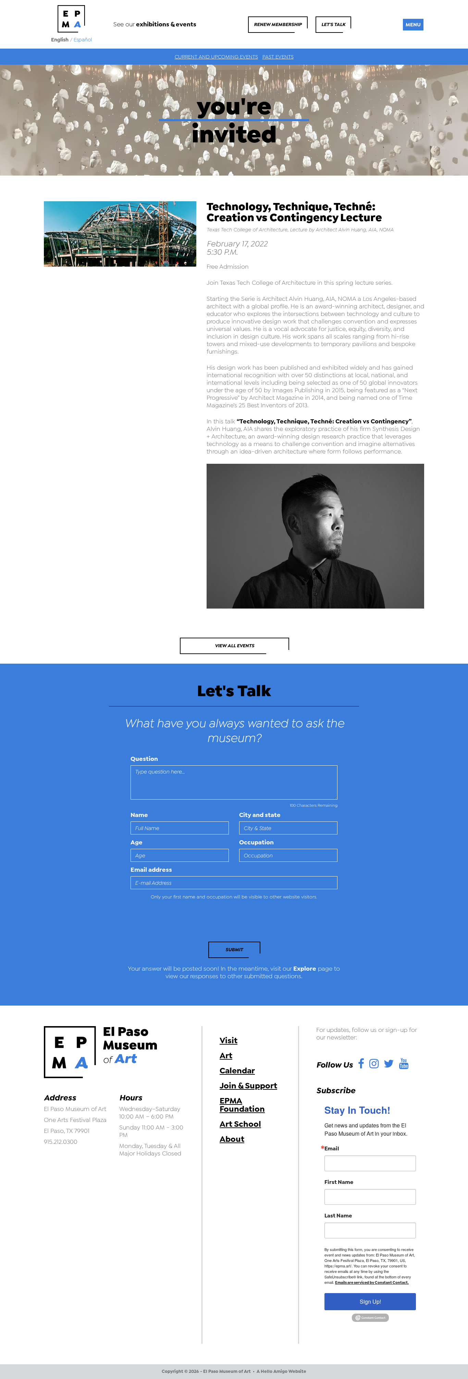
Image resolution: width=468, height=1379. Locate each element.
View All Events (234, 646)
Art (226, 1055)
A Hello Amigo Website (281, 1371)
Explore (304, 968)
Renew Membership (278, 24)
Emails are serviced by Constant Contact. (372, 1282)
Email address (151, 869)
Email (331, 1148)
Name (139, 815)
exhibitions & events (166, 24)
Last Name (338, 1215)
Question (144, 759)
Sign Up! (370, 1301)
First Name (338, 1182)
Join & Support (248, 1086)
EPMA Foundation (242, 1105)
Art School (240, 1124)
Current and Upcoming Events (216, 57)
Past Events (278, 57)
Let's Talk (333, 24)
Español (83, 39)
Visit (228, 1040)
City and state (260, 815)
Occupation (256, 842)
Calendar (237, 1070)
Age (137, 842)
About (232, 1139)
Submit (234, 950)
